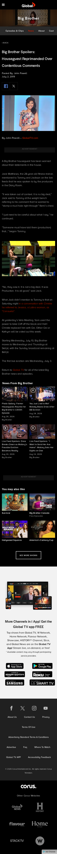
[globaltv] (28, 5)
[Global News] (17, 807)
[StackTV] (17, 840)
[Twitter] (14, 86)
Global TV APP (13, 757)
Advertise (11, 747)
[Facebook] (6, 86)
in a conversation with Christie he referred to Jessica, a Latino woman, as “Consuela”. (27, 307)
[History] (40, 807)
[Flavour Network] (17, 824)
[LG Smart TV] (42, 682)
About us (12, 717)
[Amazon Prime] (14, 674)
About (41, 30)
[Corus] (28, 786)
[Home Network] (40, 824)
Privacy (46, 717)
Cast (51, 30)
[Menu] (3, 5)
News (31, 30)
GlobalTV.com (30, 138)
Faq (25, 747)
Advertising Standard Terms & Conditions (28, 737)
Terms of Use (28, 727)
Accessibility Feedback (39, 757)
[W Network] (39, 841)
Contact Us (29, 717)
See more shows (28, 555)
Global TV (18, 370)
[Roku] (42, 674)
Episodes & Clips (15, 30)
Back (5, 42)
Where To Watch (42, 747)
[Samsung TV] (14, 682)
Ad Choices (50, 852)
